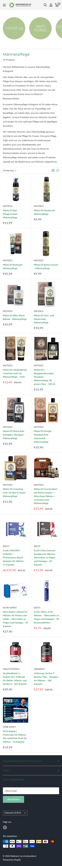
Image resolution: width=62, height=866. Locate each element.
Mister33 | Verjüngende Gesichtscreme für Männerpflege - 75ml (15, 373)
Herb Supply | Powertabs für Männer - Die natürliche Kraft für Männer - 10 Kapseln (15, 736)
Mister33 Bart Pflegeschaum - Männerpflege (11, 214)
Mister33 (7, 206)
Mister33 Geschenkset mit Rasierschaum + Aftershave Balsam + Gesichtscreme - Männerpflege (45, 496)
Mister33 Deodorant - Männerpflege (45, 212)
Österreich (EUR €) (12, 813)
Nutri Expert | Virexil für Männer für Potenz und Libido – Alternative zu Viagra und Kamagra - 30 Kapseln (15, 618)
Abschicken (13, 799)
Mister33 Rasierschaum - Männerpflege (46, 266)
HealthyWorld (11, 669)
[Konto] (50, 5)
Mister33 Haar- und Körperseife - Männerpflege (44, 319)
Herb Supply (9, 727)
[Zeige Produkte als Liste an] (58, 170)
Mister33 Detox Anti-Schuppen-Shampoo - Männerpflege (14, 435)
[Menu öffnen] (4, 5)
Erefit (6, 546)
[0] (57, 5)
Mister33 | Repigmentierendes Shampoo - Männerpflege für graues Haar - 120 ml (44, 376)
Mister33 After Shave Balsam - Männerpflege (15, 317)
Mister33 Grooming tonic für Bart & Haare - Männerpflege (15, 492)
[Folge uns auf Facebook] (5, 827)
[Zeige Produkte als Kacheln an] (53, 170)
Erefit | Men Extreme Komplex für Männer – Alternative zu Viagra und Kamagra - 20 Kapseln (45, 557)
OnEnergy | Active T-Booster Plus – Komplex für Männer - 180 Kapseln (46, 678)
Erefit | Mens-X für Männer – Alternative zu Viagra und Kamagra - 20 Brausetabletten (46, 617)
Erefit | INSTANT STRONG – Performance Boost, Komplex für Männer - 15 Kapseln (14, 557)
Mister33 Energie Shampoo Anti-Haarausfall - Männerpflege (43, 436)
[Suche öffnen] (45, 5)
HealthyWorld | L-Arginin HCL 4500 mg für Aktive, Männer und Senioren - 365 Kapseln (15, 678)
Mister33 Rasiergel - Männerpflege (13, 266)
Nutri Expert (10, 607)
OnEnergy (39, 669)
